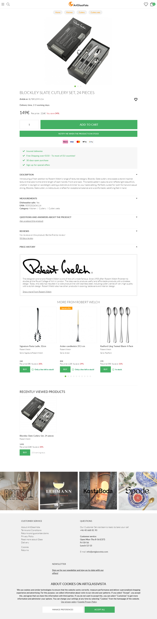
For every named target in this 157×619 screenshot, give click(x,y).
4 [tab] (74, 379)
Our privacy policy (69, 601)
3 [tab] (80, 89)
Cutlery (42, 208)
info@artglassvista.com (97, 551)
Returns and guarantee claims (35, 533)
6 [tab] (79, 379)
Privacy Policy (27, 536)
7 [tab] (82, 379)
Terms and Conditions (31, 530)
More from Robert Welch (78, 302)
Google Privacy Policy (87, 601)
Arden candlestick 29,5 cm (72, 346)
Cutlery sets (54, 208)
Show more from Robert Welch (37, 291)
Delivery (25, 542)
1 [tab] (75, 89)
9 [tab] (87, 379)
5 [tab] (76, 379)
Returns (25, 550)
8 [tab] (85, 379)
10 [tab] (90, 379)
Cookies (25, 547)
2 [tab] (78, 89)
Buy (25, 369)
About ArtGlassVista (30, 527)
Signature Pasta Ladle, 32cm (33, 346)
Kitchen (32, 208)
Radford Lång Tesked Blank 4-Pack (116, 346)
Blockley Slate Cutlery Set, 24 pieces (37, 435)
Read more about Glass (32, 539)
